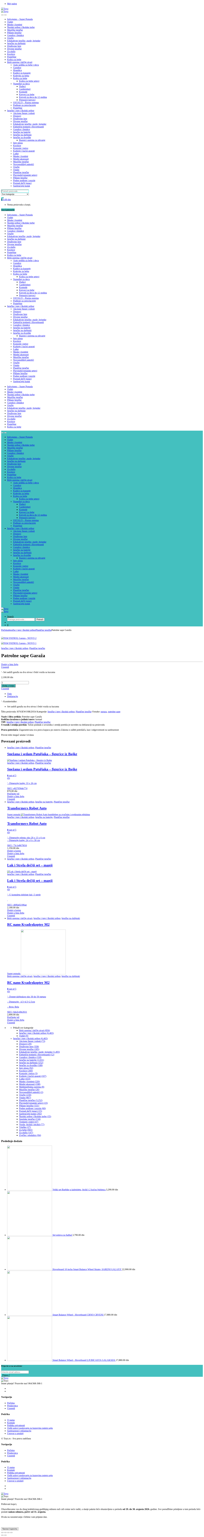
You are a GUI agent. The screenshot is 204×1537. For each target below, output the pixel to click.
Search (10, 616)
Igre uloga (18, 143)
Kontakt (11, 1422)
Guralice (17, 67)
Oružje (10, 38)
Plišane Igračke (14, 32)
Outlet (10, 22)
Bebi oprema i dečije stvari (19, 62)
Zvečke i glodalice (30, 1135)
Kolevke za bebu (21, 75)
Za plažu (11, 51)
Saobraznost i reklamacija (19, 1430)
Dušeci (22, 86)
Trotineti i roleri (28, 1122)
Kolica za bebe (14, 59)
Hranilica (17, 70)
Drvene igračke (14, 48)
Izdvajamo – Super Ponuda (20, 19)
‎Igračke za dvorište (22, 137)
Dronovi (17, 116)
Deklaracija (12, 696)
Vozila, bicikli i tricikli (31, 1124)
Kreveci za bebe (26, 94)
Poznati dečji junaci (22, 183)
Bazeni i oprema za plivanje (32, 140)
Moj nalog (12, 3)
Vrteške (25, 1127)
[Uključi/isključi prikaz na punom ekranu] (8, 1532)
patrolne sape (114, 711)
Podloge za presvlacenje (24, 105)
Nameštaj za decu (21, 83)
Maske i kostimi (14, 24)
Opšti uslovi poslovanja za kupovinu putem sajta (30, 1428)
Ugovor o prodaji (15, 1433)
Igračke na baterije (21, 132)
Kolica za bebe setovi (29, 81)
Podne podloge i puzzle (24, 180)
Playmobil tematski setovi (25, 175)
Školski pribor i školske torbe (21, 27)
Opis (9, 693)
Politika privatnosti (16, 1425)
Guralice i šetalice (15, 35)
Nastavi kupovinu (9, 1529)
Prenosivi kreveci (27, 100)
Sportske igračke (29, 1119)
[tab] (105, 693)
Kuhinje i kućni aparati (24, 151)
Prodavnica (12, 1405)
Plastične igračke (21, 172)
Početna (5, 630)
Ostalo (16, 169)
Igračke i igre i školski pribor (20, 110)
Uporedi (5, 667)
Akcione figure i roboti (24, 113)
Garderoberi (24, 89)
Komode (23, 91)
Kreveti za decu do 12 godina (33, 97)
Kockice (11, 54)
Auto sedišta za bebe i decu (26, 65)
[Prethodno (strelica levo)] (2, 1535)
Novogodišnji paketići (23, 164)
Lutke (16, 153)
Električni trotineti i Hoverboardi (28, 126)
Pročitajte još (13, 793)
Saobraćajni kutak (21, 186)
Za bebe (25, 1130)
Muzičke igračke (15, 30)
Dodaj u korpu (8, 686)
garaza (104, 711)
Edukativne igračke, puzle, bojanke (23, 40)
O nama (11, 1420)
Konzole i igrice (20, 148)
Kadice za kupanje (22, 73)
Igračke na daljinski (16, 43)
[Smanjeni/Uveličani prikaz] (11, 1532)
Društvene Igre (14, 46)
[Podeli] (5, 1532)
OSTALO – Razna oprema (26, 102)
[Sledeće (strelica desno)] (5, 1535)
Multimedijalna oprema (31, 1087)
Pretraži (40, 619)
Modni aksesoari (21, 159)
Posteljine (11, 57)
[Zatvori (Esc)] (2, 1532)
